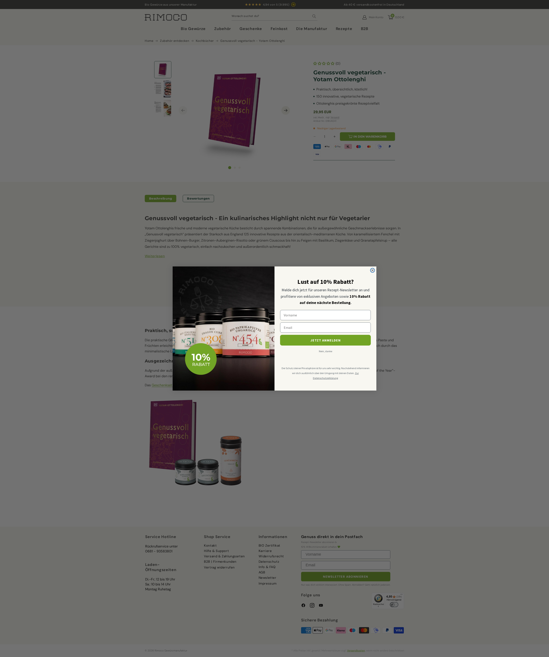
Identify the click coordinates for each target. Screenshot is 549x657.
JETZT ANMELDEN (325, 340)
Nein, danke (325, 351)
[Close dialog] (372, 270)
